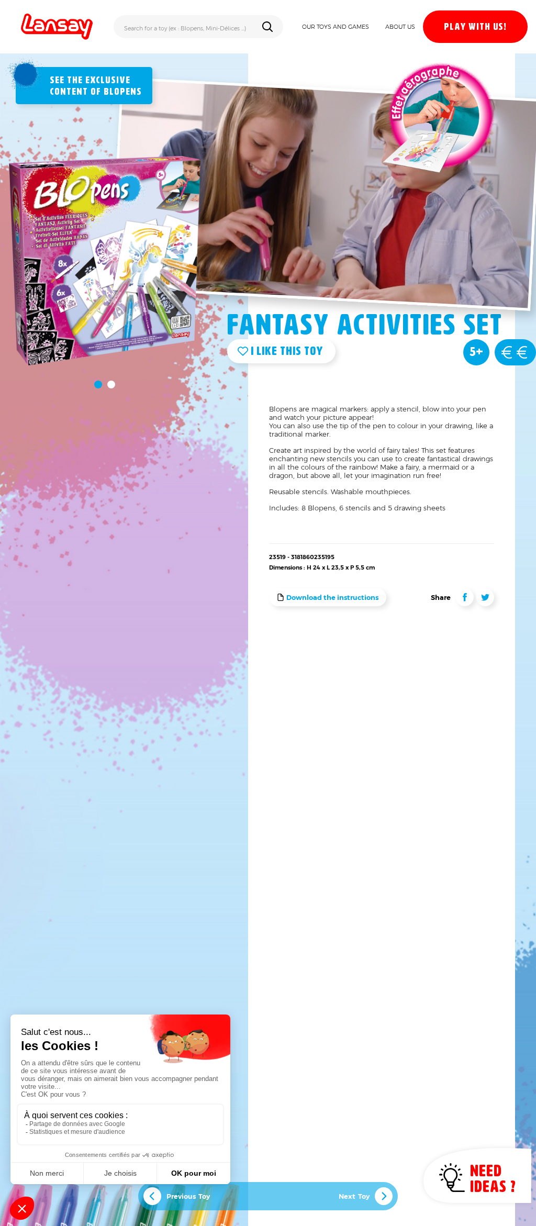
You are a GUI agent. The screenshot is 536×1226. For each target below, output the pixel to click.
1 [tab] (98, 384)
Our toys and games (335, 26)
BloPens (123, 92)
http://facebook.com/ (465, 597)
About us (400, 26)
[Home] (57, 26)
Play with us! (475, 27)
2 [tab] (111, 384)
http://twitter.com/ (485, 597)
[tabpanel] (104, 260)
